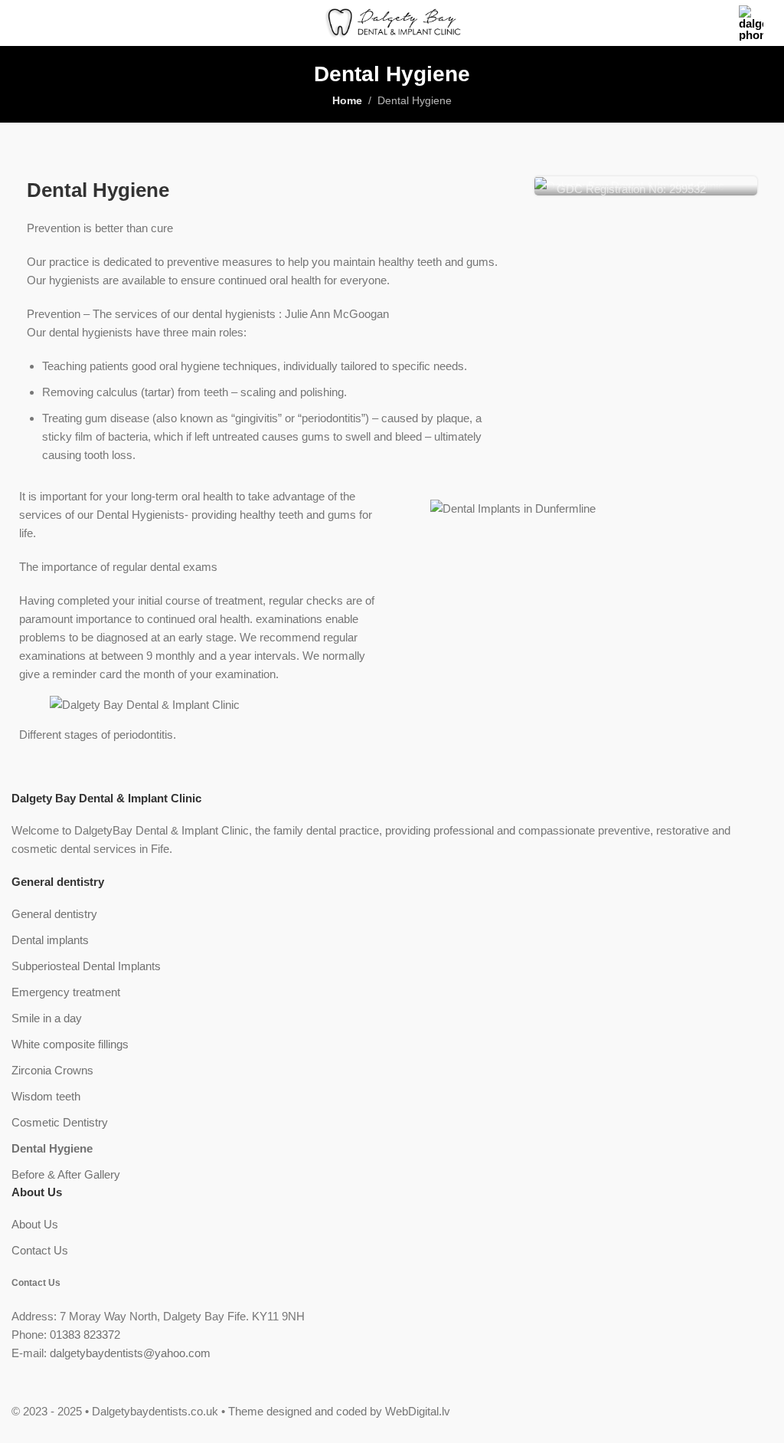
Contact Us (39, 1250)
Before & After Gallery (65, 1174)
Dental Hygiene (52, 1148)
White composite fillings (70, 1044)
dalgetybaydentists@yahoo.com (130, 1352)
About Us (34, 1224)
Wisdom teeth (45, 1096)
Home (347, 101)
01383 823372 (85, 1334)
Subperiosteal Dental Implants (86, 965)
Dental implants (50, 939)
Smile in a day (46, 1018)
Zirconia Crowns (52, 1070)
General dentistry (54, 913)
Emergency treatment (65, 992)
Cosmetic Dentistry (59, 1122)
